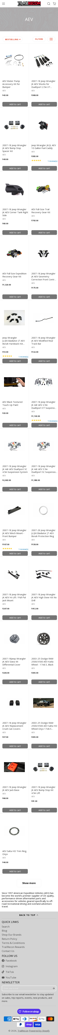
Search (6, 926)
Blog (4, 930)
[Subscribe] (53, 988)
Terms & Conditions (13, 942)
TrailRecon (23, 1030)
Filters (39, 39)
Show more (29, 883)
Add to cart (15, 104)
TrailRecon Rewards (13, 946)
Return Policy (9, 938)
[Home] (29, 3)
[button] (51, 39)
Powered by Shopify (39, 1030)
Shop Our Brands (11, 934)
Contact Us (8, 951)
